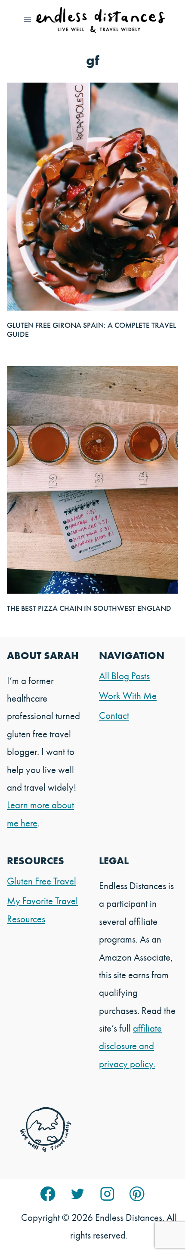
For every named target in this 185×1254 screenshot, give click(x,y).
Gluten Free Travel (41, 881)
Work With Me (128, 695)
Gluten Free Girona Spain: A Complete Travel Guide (91, 329)
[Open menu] (28, 19)
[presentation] (92, 196)
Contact (114, 715)
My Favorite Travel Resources (42, 909)
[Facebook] (48, 1194)
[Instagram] (107, 1194)
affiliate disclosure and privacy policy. (130, 1046)
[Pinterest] (137, 1194)
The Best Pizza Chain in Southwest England (89, 608)
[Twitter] (77, 1194)
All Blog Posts (124, 675)
